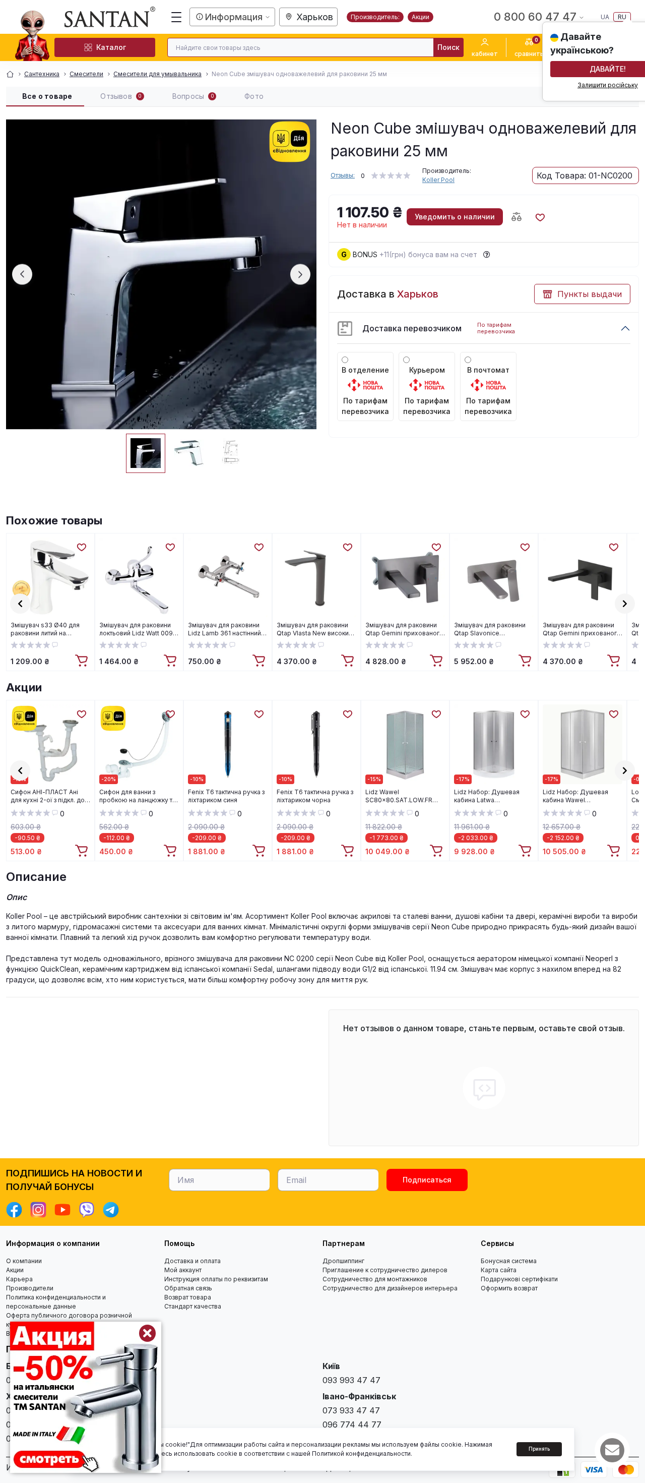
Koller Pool (438, 180)
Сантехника (41, 74)
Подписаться (427, 1179)
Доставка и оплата (192, 1261)
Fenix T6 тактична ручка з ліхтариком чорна (315, 796)
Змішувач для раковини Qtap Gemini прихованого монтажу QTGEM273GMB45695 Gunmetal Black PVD (404, 629)
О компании (24, 1261)
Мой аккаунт (183, 1270)
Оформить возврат (509, 1288)
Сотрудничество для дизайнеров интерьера (390, 1288)
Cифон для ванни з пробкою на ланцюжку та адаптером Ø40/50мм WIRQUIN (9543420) (137, 796)
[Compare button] (516, 216)
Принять (539, 1449)
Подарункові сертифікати (519, 1279)
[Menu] (176, 17)
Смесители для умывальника (157, 74)
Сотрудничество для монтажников (374, 1279)
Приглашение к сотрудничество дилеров (384, 1270)
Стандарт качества (192, 1306)
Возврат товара (187, 1297)
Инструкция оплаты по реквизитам (216, 1279)
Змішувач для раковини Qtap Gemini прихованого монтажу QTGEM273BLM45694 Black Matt (582, 629)
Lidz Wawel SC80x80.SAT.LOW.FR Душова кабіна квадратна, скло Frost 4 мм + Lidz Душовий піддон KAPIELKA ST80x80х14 (405, 796)
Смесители (86, 74)
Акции (420, 17)
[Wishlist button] (539, 216)
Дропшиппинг (343, 1261)
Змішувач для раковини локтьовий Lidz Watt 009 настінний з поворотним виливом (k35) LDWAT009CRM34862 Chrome (136, 629)
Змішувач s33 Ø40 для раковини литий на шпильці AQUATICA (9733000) (45, 629)
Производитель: (375, 17)
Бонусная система (509, 1261)
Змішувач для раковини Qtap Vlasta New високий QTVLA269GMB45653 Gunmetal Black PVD (314, 629)
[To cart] (82, 661)
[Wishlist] (81, 547)
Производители (29, 1288)
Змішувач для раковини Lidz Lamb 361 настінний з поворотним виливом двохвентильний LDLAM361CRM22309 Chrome (226, 629)
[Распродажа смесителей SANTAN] (85, 1397)
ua (605, 17)
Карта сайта (499, 1270)
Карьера (19, 1279)
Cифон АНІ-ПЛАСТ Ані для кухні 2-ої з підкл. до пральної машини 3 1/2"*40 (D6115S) (48, 796)
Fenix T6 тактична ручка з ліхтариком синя (226, 796)
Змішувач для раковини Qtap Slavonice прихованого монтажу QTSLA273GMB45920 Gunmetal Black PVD (490, 629)
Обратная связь (188, 1288)
